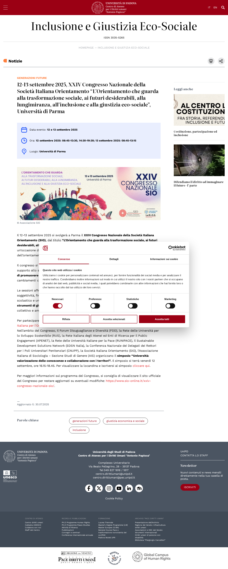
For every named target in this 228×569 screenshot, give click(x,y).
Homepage (86, 47)
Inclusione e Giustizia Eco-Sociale (114, 25)
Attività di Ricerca (70, 527)
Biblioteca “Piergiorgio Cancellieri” (150, 540)
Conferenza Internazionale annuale (77, 535)
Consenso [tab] (64, 259)
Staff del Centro (32, 530)
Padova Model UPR (106, 538)
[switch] (95, 306)
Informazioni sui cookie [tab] (164, 259)
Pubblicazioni (68, 530)
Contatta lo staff (194, 455)
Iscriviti (190, 487)
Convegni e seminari (71, 533)
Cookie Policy (114, 498)
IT (209, 7)
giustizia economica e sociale (125, 421)
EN (215, 7)
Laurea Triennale (105, 522)
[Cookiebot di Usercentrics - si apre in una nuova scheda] (170, 248)
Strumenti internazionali (146, 533)
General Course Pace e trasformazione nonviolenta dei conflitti (112, 532)
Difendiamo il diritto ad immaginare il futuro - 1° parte (198, 183)
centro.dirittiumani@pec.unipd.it (114, 477)
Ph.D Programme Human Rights (76, 522)
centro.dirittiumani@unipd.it (114, 473)
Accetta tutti (162, 319)
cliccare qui (141, 365)
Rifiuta (66, 319)
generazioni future (32, 78)
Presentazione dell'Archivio (147, 522)
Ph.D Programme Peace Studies (76, 525)
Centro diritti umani (34, 522)
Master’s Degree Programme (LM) (113, 525)
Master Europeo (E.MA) (108, 527)
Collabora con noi (33, 527)
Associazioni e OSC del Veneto (149, 530)
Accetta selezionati (114, 319)
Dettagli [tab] (114, 259)
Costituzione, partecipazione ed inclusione (195, 133)
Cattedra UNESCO (33, 525)
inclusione (79, 430)
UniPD (184, 451)
